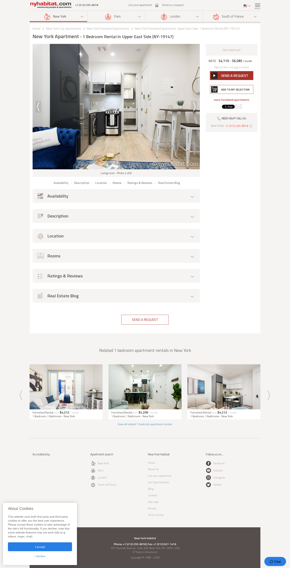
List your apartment (140, 5)
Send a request (145, 319)
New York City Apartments (63, 28)
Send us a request (173, 5)
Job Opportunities (158, 482)
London (175, 16)
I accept (40, 546)
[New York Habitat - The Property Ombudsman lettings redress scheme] (45, 470)
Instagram (219, 477)
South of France (233, 16)
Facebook (219, 463)
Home (36, 28)
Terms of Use (156, 515)
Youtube (218, 470)
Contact (152, 495)
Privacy (152, 508)
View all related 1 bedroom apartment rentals (145, 424)
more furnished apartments (231, 100)
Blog (150, 489)
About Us (153, 469)
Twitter (217, 484)
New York (59, 16)
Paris (117, 16)
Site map (153, 502)
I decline (40, 556)
